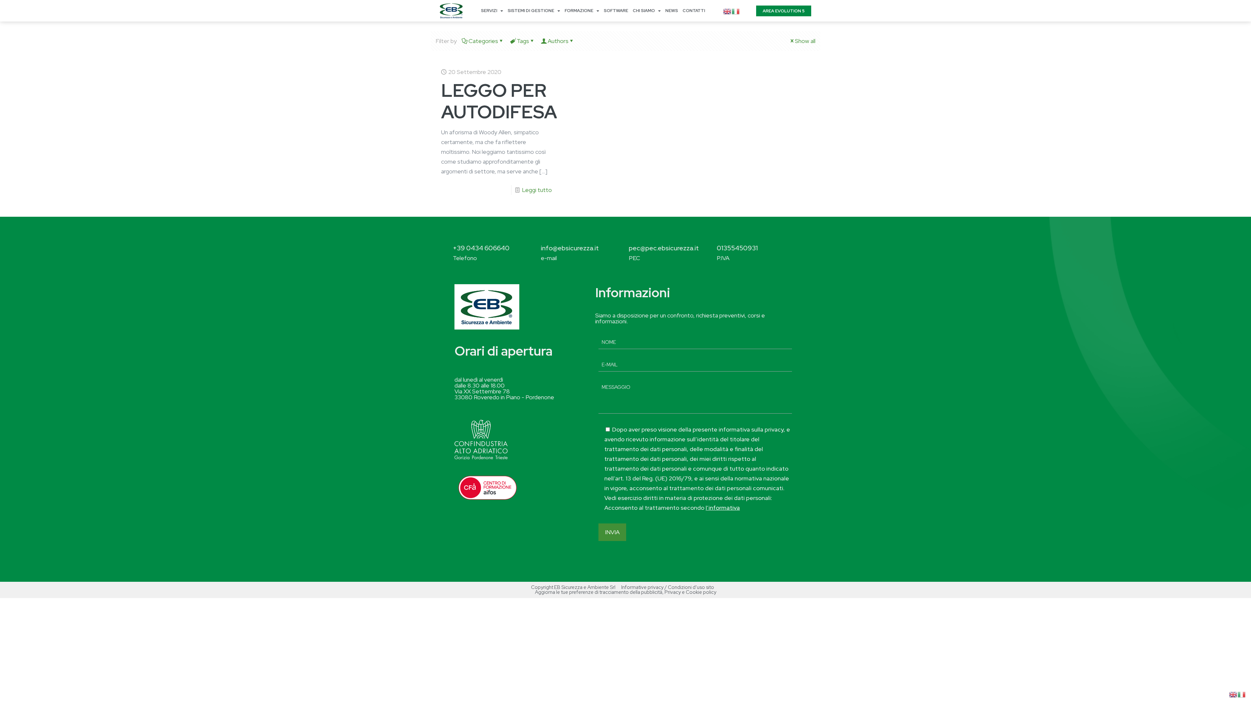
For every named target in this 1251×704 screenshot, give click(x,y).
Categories (483, 41)
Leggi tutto (537, 190)
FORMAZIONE (579, 10)
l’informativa (723, 507)
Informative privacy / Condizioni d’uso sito (667, 587)
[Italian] (736, 10)
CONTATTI (694, 10)
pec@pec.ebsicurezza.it (664, 248)
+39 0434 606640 (481, 248)
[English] (727, 10)
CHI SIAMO (644, 10)
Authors (558, 41)
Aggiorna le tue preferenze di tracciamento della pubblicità (598, 592)
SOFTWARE (616, 10)
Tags (523, 41)
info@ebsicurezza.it (570, 248)
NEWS (671, 10)
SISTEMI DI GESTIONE (531, 10)
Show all (805, 41)
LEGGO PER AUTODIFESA (499, 101)
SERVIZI (489, 10)
